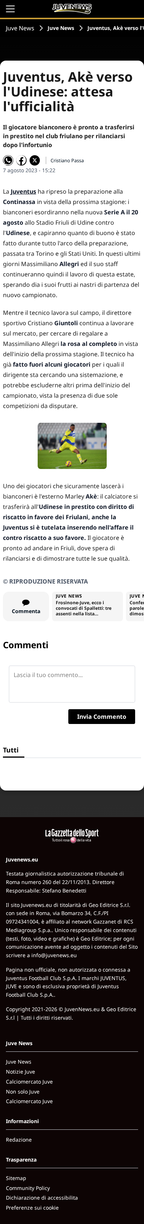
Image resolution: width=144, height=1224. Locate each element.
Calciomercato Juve (29, 1081)
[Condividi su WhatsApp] (8, 160)
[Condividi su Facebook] (21, 160)
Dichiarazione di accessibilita (42, 1197)
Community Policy (28, 1187)
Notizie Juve (20, 1071)
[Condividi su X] (35, 160)
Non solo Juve (23, 1091)
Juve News (20, 28)
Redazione (19, 1139)
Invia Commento (101, 717)
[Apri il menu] (10, 8)
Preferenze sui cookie (32, 1207)
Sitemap (16, 1178)
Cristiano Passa (67, 160)
